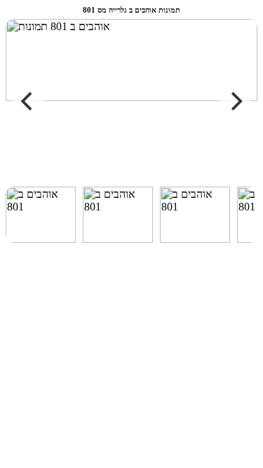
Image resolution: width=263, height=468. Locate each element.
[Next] (235, 101)
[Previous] (28, 101)
